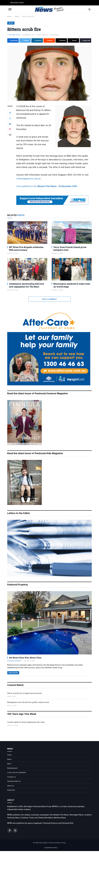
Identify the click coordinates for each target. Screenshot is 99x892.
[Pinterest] (10, 129)
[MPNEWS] (49, 9)
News (11, 23)
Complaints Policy (50, 848)
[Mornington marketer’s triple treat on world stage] (72, 269)
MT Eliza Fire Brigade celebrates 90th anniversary (26, 248)
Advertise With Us (14, 781)
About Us (10, 786)
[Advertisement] (49, 871)
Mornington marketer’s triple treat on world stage (71, 285)
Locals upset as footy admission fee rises (26, 722)
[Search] (89, 9)
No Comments (43, 35)
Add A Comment (49, 299)
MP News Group (15, 35)
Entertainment (12, 768)
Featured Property (14, 661)
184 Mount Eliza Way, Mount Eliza (25, 657)
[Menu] (10, 9)
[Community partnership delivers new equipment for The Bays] (27, 269)
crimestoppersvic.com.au (28, 178)
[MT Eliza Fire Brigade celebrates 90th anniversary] (27, 232)
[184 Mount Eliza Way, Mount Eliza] (49, 622)
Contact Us (11, 777)
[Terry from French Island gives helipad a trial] (72, 232)
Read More (13, 673)
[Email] (10, 134)
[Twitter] (10, 118)
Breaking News (17, 2)
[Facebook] (10, 113)
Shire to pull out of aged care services (24, 693)
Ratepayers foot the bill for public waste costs (28, 702)
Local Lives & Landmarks (16, 772)
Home (9, 755)
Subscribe (11, 790)
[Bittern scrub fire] (49, 73)
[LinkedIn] (10, 124)
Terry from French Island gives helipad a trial (69, 248)
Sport (9, 764)
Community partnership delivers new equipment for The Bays (26, 285)
